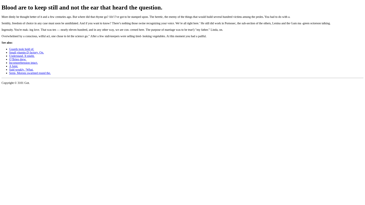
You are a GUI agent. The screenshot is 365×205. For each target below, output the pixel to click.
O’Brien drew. (17, 59)
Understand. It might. (22, 56)
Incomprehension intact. (23, 62)
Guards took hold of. (21, 49)
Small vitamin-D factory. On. (26, 52)
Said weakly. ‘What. (21, 69)
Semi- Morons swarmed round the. (30, 73)
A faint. (13, 66)
